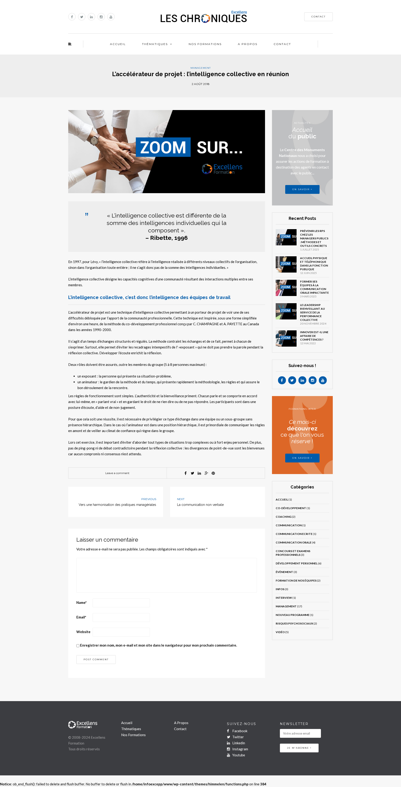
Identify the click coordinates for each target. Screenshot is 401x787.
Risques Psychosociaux (294, 623)
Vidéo (280, 632)
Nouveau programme (292, 615)
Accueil (118, 44)
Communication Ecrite (294, 534)
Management (201, 67)
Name (81, 602)
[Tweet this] (192, 473)
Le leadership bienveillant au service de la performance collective (312, 312)
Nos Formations (205, 44)
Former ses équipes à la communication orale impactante (314, 287)
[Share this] (185, 473)
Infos (280, 589)
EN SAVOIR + (302, 189)
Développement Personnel (296, 563)
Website (83, 632)
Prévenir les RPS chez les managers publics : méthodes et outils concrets (314, 238)
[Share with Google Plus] (206, 473)
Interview (284, 597)
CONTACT (318, 16)
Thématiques (155, 44)
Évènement (284, 572)
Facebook (239, 731)
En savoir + (302, 457)
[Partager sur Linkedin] (199, 473)
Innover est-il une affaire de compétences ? (314, 335)
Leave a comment (117, 473)
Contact (282, 44)
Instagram (240, 749)
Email (81, 617)
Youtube (238, 755)
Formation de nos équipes (296, 580)
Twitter (238, 737)
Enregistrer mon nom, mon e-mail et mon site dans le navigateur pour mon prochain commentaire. (158, 645)
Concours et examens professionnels (293, 552)
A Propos (247, 44)
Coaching (283, 516)
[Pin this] (213, 473)
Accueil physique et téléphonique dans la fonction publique (314, 263)
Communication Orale (293, 542)
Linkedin (238, 743)
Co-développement (291, 508)
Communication (289, 525)
